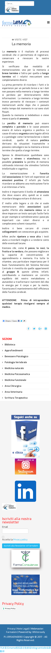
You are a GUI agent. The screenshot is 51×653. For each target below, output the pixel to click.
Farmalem (11, 632)
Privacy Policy (10, 608)
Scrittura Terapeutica (15, 397)
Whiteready (38, 632)
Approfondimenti (13, 350)
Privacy (11, 628)
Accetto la (14, 539)
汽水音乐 (4, 647)
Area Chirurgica (12, 386)
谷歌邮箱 (26, 647)
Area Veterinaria (13, 391)
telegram (36, 647)
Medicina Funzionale (15, 380)
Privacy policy (20, 539)
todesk (45, 647)
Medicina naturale (14, 368)
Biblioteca (9, 344)
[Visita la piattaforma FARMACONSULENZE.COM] (25, 559)
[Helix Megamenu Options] (48, 22)
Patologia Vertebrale (15, 362)
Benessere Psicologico (16, 356)
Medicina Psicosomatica (17, 374)
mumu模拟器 (15, 647)
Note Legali (23, 628)
